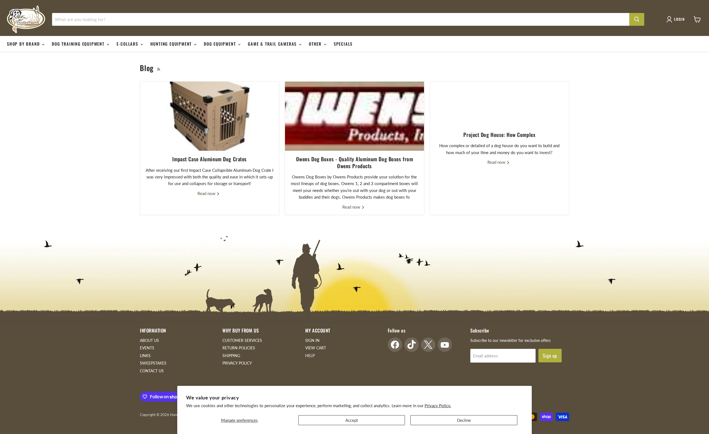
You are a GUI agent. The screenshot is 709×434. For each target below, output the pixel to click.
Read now (207, 193)
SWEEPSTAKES (153, 363)
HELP (310, 355)
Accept (351, 420)
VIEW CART (315, 347)
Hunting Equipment (171, 44)
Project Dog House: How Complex (499, 134)
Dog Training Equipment (79, 44)
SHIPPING (231, 355)
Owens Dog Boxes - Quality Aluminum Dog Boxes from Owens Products (354, 162)
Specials (343, 44)
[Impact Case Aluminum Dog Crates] (209, 116)
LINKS (145, 355)
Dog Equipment (220, 44)
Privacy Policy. (438, 405)
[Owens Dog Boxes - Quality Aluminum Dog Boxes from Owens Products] (354, 116)
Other (316, 44)
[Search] (636, 19)
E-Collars (128, 44)
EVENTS (147, 347)
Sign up (550, 355)
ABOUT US (149, 340)
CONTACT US (152, 370)
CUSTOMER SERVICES (242, 340)
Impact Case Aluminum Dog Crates (209, 159)
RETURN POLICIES (238, 347)
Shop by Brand (24, 44)
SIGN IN (312, 340)
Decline (464, 420)
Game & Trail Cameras (273, 44)
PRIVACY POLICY (237, 363)
